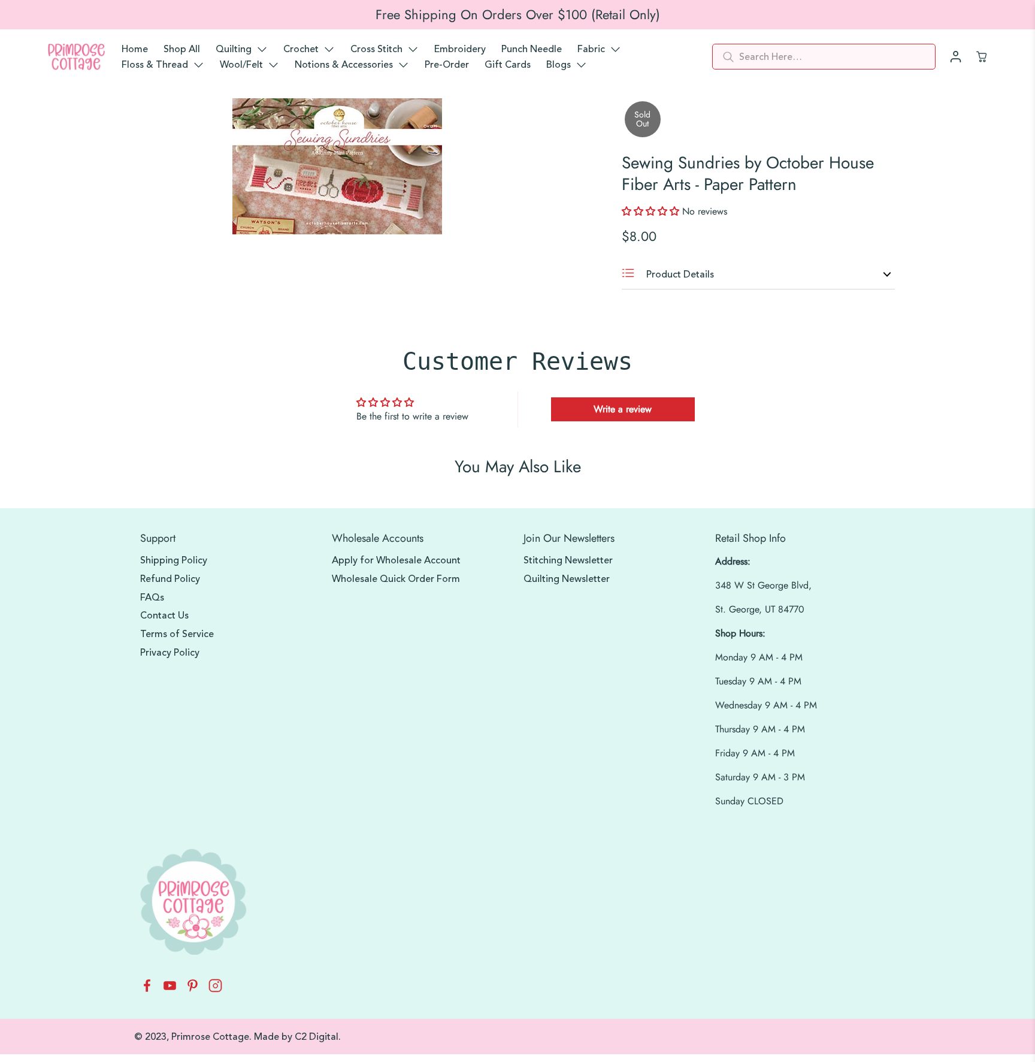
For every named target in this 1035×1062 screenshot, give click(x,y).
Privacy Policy (169, 652)
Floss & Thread (155, 65)
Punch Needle (531, 49)
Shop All (182, 49)
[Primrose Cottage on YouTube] (170, 989)
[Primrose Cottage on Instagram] (215, 989)
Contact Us (164, 615)
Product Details (679, 274)
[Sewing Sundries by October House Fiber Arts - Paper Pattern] (337, 166)
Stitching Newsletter (568, 560)
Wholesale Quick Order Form (396, 579)
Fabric (591, 49)
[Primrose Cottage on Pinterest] (192, 989)
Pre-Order (447, 65)
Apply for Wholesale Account (396, 560)
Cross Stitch (376, 49)
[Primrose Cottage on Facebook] (147, 989)
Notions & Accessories (344, 65)
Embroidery (460, 49)
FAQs (152, 597)
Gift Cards (508, 65)
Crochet (301, 49)
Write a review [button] (623, 409)
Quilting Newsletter (566, 579)
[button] (652, 211)
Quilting (234, 49)
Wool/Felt (241, 65)
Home (135, 49)
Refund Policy (170, 579)
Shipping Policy (173, 560)
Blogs (558, 65)
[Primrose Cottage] (76, 57)
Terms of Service (177, 634)
